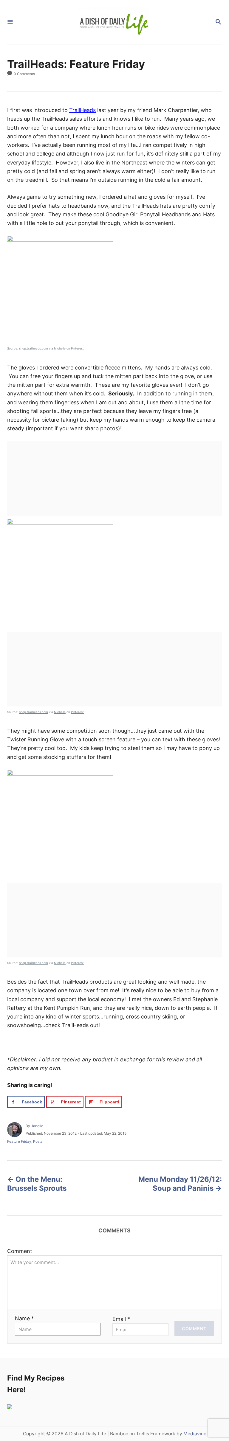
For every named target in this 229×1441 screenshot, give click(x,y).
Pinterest (77, 348)
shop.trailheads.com (33, 348)
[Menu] (10, 22)
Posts (37, 1141)
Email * (121, 1319)
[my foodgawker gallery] (9, 1407)
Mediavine (194, 1434)
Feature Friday (19, 1141)
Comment (19, 1251)
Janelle (37, 1126)
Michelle (60, 348)
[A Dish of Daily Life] (114, 22)
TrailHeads (82, 110)
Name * (24, 1318)
